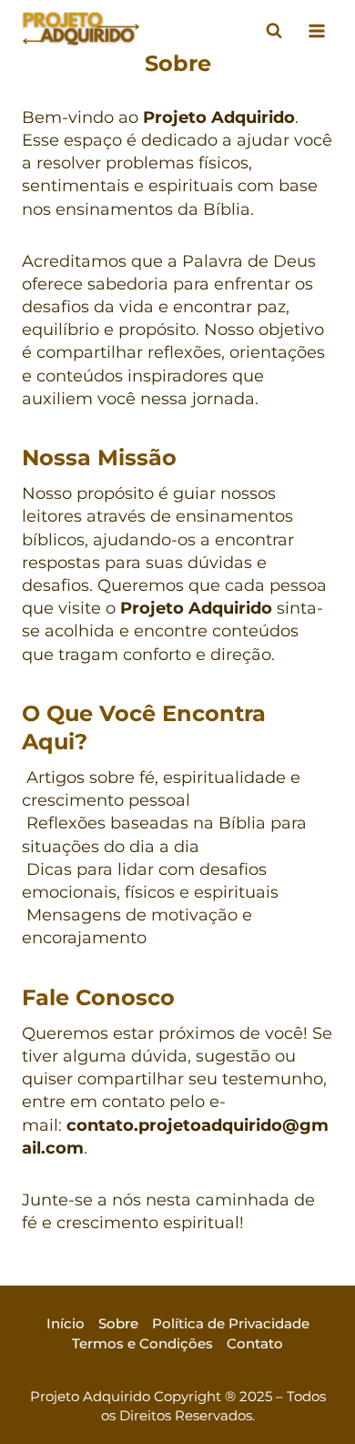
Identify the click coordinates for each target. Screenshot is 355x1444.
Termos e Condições (142, 1343)
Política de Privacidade (230, 1323)
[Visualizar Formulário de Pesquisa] (274, 31)
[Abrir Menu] (316, 30)
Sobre (118, 1323)
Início (65, 1323)
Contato (255, 1343)
